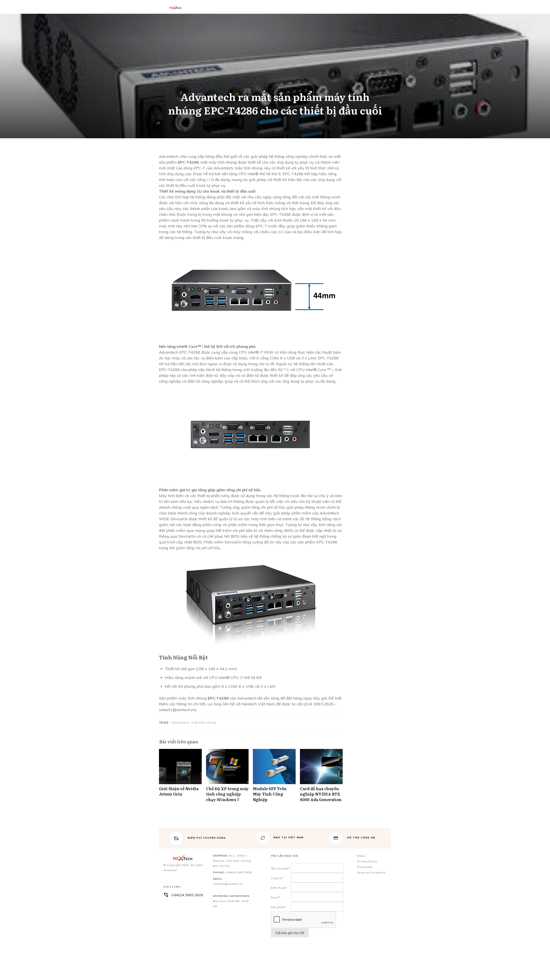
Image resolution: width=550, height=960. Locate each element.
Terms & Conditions (371, 872)
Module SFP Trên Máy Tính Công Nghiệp (274, 777)
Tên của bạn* (280, 868)
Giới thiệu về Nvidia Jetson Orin (180, 777)
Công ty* (277, 878)
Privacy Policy (367, 861)
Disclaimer (365, 867)
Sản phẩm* (278, 907)
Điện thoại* (279, 887)
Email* (275, 897)
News (361, 855)
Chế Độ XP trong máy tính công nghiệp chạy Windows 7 (227, 777)
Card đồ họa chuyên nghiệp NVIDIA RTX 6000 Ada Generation (321, 777)
